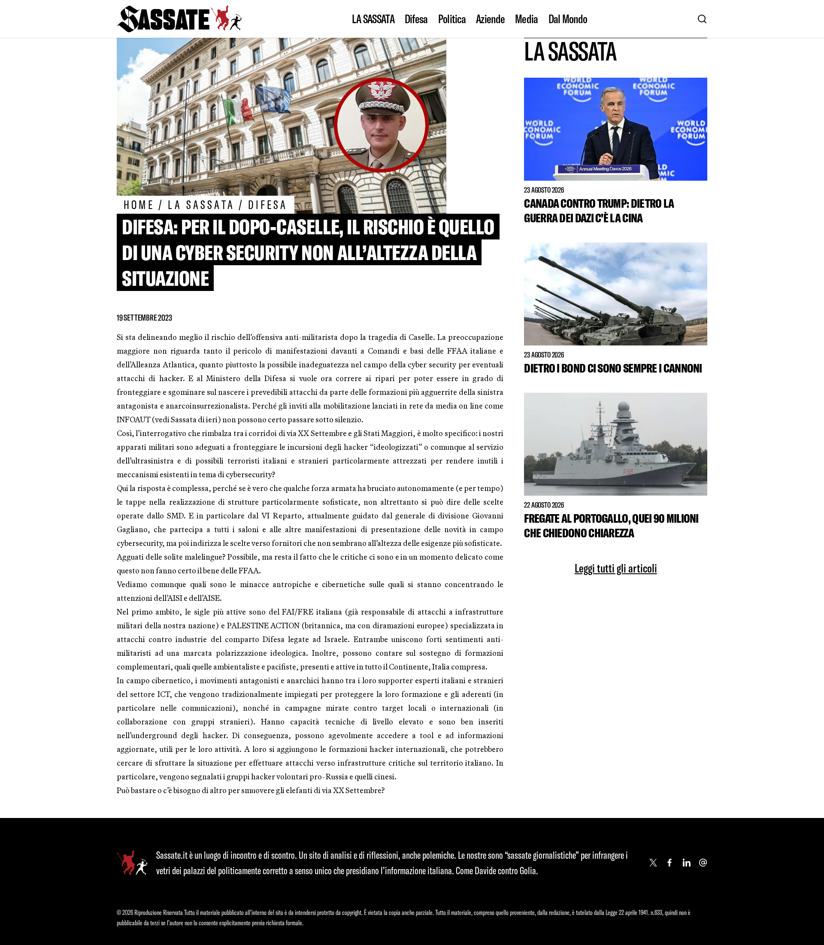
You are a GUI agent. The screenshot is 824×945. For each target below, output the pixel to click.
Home (139, 204)
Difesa (416, 19)
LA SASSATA (373, 19)
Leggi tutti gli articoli (616, 568)
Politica (452, 19)
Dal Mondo (568, 19)
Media (526, 19)
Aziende (490, 19)
